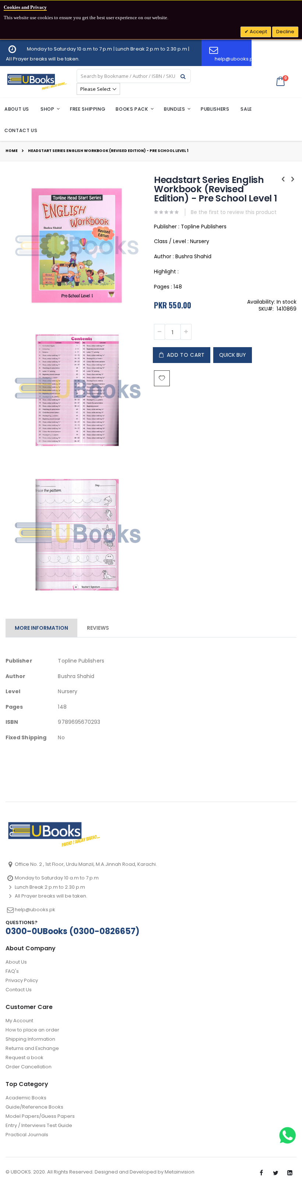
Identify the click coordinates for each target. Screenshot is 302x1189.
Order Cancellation (29, 1066)
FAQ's (12, 971)
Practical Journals (27, 1134)
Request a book (24, 1057)
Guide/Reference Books (34, 1106)
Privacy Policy (22, 980)
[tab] (41, 626)
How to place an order (32, 1029)
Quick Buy (232, 355)
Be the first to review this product (234, 212)
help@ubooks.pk (35, 909)
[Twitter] (275, 1173)
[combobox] (134, 76)
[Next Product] (292, 179)
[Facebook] (261, 1173)
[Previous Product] (283, 179)
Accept (258, 31)
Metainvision (179, 1171)
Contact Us (19, 989)
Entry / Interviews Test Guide (39, 1125)
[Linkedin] (289, 1173)
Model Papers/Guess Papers (40, 1116)
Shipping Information (30, 1039)
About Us (16, 961)
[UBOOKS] (37, 81)
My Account (19, 1020)
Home (12, 150)
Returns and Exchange (32, 1048)
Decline (285, 31)
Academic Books (26, 1097)
